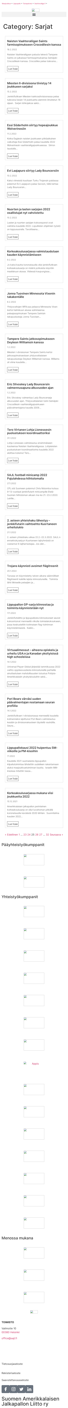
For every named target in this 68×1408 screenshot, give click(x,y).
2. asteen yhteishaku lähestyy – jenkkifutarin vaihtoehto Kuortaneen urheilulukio (32, 524)
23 (25, 834)
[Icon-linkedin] (29, 1389)
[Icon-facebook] (5, 1389)
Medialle (7, 1356)
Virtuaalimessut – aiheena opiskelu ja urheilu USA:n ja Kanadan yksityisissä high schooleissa (32, 653)
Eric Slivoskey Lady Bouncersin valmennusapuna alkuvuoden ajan (30, 386)
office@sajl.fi (9, 1338)
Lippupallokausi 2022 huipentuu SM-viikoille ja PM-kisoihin (32, 749)
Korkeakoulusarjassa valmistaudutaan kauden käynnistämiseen (33, 253)
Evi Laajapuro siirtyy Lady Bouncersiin (33, 170)
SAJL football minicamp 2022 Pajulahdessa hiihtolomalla (27, 476)
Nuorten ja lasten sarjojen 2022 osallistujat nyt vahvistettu (28, 211)
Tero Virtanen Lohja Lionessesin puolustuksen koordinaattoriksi (29, 431)
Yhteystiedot (9, 1347)
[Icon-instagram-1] (13, 1389)
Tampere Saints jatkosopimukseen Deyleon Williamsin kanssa (31, 340)
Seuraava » (56, 834)
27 (40, 834)
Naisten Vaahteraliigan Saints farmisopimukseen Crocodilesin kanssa (34, 42)
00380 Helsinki (11, 1332)
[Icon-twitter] (21, 1389)
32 (47, 834)
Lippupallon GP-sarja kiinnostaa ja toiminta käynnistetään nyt (30, 606)
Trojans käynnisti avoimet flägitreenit (32, 566)
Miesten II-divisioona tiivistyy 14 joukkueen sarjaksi (29, 85)
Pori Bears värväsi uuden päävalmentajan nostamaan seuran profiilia (31, 702)
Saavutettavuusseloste (15, 1380)
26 (36, 834)
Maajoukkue (6, 3)
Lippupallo (17, 3)
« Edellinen (11, 834)
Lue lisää (13, 68)
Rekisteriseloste (11, 1373)
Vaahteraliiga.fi (40, 3)
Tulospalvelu (27, 3)
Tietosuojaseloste (12, 1363)
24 (29, 834)
